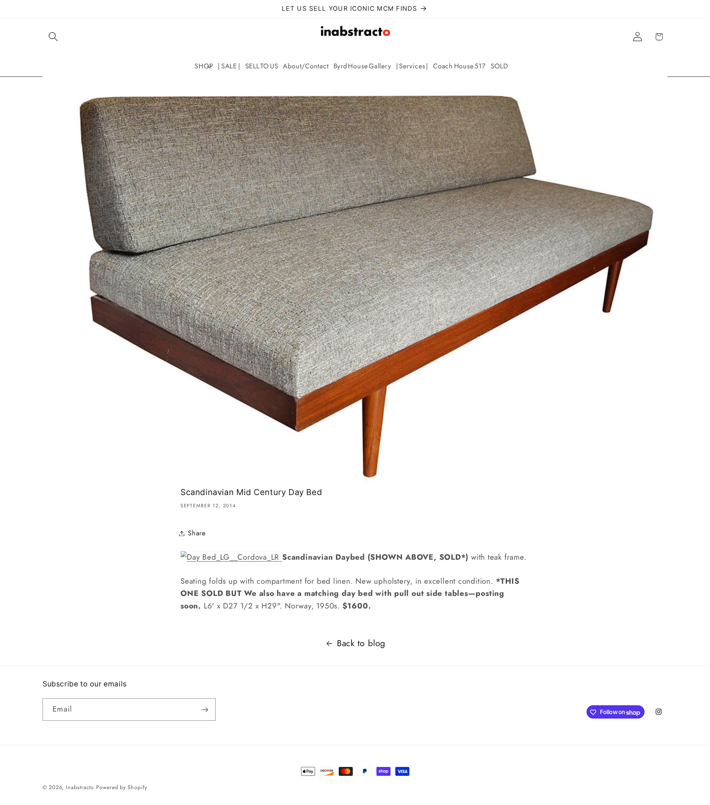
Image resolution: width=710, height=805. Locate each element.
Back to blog (361, 643)
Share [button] (197, 533)
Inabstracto (80, 787)
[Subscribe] (204, 710)
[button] (53, 36)
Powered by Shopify (121, 787)
